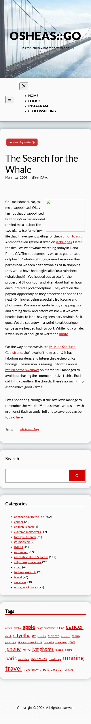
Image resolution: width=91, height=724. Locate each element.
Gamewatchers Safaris (30, 642)
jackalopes (64, 242)
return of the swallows (22, 370)
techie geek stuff (25, 572)
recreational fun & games (31, 557)
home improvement (55, 642)
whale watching (29, 429)
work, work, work (26, 587)
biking (60, 627)
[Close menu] (23, 86)
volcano (69, 669)
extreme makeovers (27, 532)
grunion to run (70, 236)
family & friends (25, 537)
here (19, 417)
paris (11, 658)
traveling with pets (36, 669)
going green (22, 542)
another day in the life (22, 142)
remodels (23, 659)
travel (18, 577)
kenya (26, 649)
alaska (17, 627)
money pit (21, 552)
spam (17, 567)
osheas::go (45, 35)
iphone (13, 649)
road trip (55, 659)
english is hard (24, 527)
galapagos (10, 642)
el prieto (65, 636)
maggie (59, 649)
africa (8, 627)
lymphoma (43, 649)
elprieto (53, 636)
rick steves (39, 659)
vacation (20, 582)
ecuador (42, 636)
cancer (18, 522)
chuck (8, 636)
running (73, 658)
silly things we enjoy (28, 562)
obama (68, 649)
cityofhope (24, 635)
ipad (71, 642)
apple (29, 626)
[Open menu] (9, 99)
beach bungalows (46, 627)
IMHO (18, 547)
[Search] (77, 475)
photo (63, 334)
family (76, 636)
